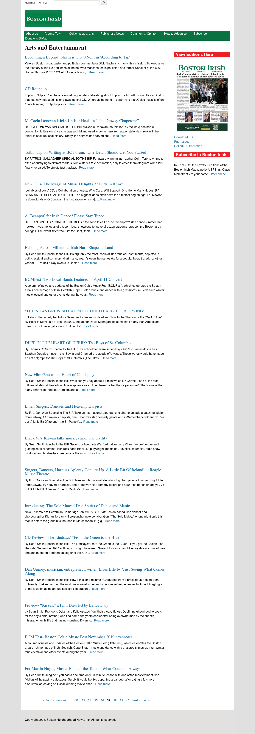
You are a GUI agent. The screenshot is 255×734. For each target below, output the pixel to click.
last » (146, 700)
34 (89, 700)
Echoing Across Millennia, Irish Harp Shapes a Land (69, 247)
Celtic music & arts (81, 33)
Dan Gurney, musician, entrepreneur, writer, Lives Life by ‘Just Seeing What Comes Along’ (95, 571)
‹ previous (59, 700)
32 (77, 700)
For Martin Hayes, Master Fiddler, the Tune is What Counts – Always (83, 668)
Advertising (30, 2)
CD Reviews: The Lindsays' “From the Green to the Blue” (73, 537)
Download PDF (184, 137)
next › (136, 700)
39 (121, 700)
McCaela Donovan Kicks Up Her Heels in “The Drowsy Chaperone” (82, 120)
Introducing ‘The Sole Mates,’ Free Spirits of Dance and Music (77, 505)
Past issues (181, 141)
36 (102, 700)
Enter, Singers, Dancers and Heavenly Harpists (63, 406)
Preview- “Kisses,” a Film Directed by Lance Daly (66, 605)
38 (115, 700)
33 (83, 700)
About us (32, 33)
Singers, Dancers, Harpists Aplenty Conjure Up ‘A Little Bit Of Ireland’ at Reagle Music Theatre (93, 471)
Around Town (53, 33)
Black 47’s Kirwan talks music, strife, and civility (66, 438)
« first (46, 700)
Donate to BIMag (36, 38)
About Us (43, 2)
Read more (96, 72)
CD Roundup (36, 88)
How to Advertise (175, 33)
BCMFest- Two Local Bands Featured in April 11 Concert (73, 279)
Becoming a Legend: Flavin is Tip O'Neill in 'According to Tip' (77, 57)
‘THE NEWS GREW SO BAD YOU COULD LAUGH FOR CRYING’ (84, 311)
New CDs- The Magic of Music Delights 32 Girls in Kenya (74, 183)
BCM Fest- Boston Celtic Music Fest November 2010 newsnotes (79, 636)
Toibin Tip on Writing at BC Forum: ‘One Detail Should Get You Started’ (86, 152)
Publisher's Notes (112, 33)
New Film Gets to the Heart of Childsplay (59, 374)
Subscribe (200, 33)
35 (96, 700)
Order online (217, 174)
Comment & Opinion (143, 33)
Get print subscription (188, 146)
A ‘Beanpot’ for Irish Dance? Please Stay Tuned (64, 215)
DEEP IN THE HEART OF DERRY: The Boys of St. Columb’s (78, 342)
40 (127, 700)
